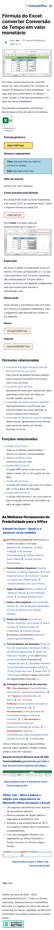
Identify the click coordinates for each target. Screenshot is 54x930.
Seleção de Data (16, 663)
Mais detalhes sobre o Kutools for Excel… (26, 781)
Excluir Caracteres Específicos (29, 692)
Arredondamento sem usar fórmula (26, 583)
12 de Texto (23, 688)
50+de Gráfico (18, 696)
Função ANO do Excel (17, 492)
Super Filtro (41, 671)
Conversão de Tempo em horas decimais (27, 402)
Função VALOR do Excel (18, 457)
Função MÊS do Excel (17, 465)
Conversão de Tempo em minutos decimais (29, 417)
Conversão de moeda (27, 727)
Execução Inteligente (22, 547)
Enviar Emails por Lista (20, 671)
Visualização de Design (27, 647)
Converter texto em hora (19, 386)
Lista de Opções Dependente (34, 606)
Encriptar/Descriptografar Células (27, 667)
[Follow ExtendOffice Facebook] (4, 890)
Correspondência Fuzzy (29, 596)
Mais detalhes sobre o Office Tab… (31, 861)
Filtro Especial (15, 675)
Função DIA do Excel (17, 481)
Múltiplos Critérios (33, 589)
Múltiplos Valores (17, 592)
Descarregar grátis (17, 785)
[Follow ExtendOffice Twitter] (10, 890)
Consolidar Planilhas (39, 663)
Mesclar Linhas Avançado (28, 734)
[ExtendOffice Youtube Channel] (17, 890)
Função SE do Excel (16, 446)
